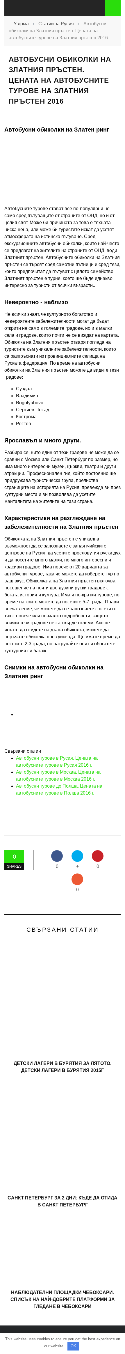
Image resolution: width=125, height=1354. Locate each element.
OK (73, 1346)
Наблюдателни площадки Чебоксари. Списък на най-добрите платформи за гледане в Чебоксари (62, 1299)
